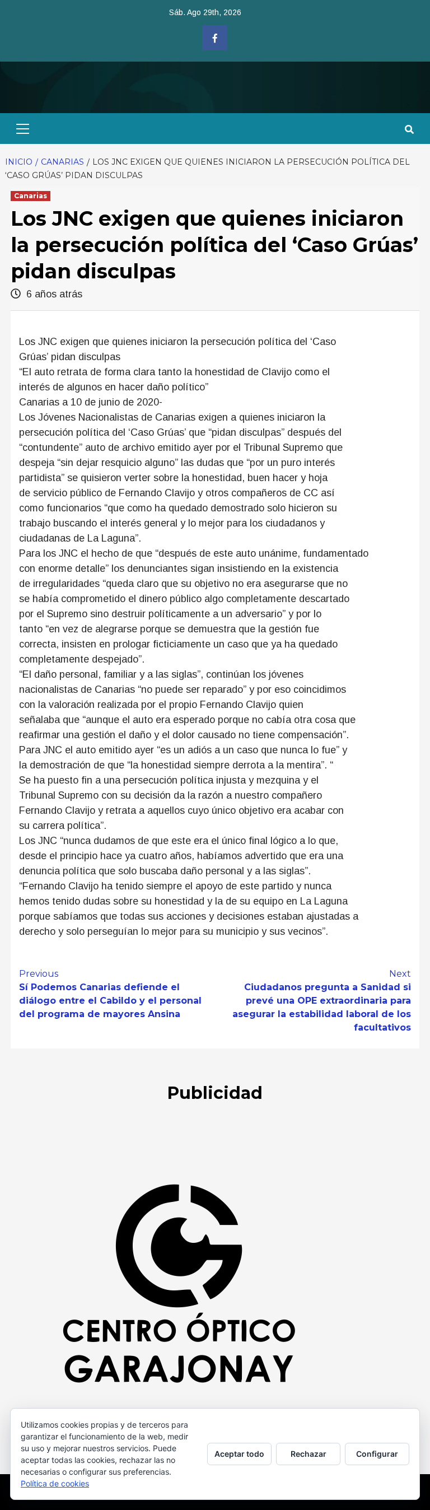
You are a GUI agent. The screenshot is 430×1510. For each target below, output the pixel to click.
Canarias (30, 196)
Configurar (377, 1453)
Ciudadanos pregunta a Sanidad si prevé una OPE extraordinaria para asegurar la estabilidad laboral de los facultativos (321, 1000)
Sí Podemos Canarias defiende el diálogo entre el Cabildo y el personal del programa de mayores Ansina (110, 993)
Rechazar (308, 1453)
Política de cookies (55, 1483)
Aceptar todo (239, 1453)
